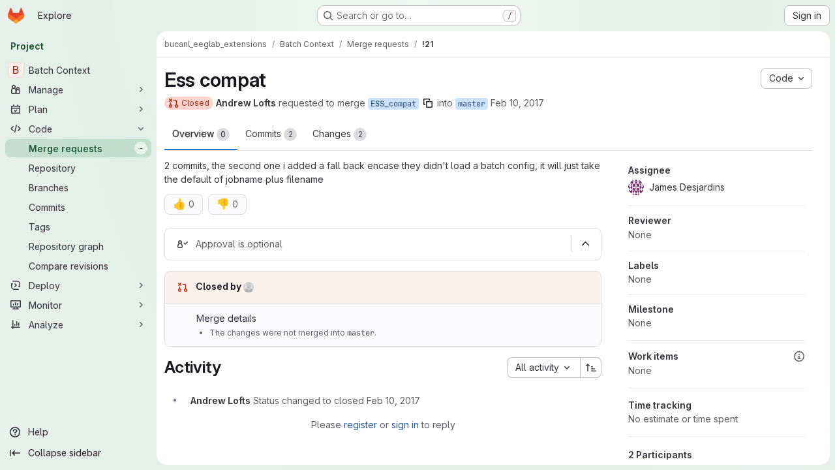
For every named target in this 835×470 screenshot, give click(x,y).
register (360, 424)
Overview (199, 133)
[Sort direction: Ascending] (591, 367)
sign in (405, 424)
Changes (337, 133)
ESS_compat (393, 104)
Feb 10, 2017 (517, 102)
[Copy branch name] (428, 103)
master (471, 104)
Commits (269, 133)
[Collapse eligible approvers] (585, 244)
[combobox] (543, 367)
